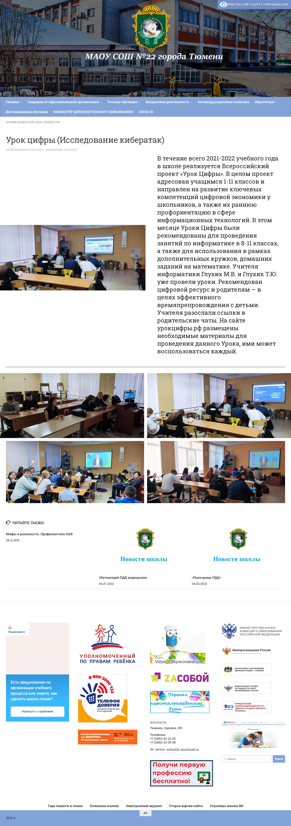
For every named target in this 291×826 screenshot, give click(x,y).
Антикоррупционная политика (223, 102)
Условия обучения (122, 102)
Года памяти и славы (65, 806)
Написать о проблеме (37, 711)
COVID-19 (146, 112)
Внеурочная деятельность (167, 102)
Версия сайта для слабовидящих (258, 4)
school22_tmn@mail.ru (182, 749)
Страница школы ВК (226, 806)
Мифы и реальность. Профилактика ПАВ (39, 534)
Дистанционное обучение (27, 112)
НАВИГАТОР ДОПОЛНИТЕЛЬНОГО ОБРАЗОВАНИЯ (93, 112)
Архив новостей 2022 (24, 122)
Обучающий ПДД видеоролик (123, 577)
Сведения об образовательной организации (63, 102)
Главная (12, 102)
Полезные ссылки (104, 806)
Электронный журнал (144, 806)
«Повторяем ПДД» (206, 577)
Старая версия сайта (186, 806)
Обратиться (264, 102)
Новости (52, 122)
